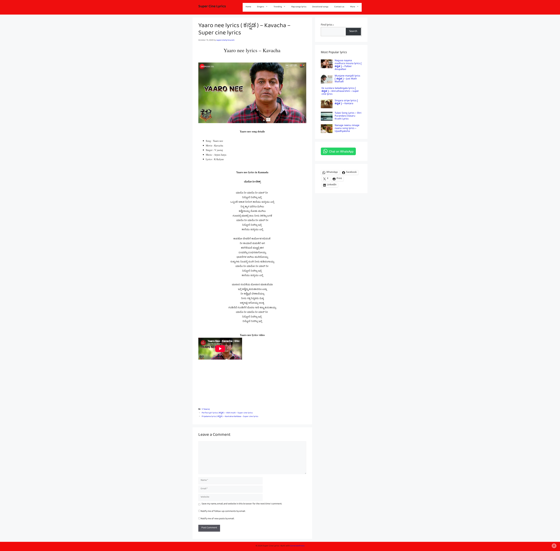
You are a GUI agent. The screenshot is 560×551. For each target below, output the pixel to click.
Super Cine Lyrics (212, 7)
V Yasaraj (206, 409)
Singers (260, 7)
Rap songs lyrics (298, 7)
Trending (278, 7)
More (352, 7)
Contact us (339, 7)
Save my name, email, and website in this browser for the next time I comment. (242, 504)
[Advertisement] (252, 383)
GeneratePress (297, 546)
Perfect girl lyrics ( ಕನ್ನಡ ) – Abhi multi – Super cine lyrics (227, 413)
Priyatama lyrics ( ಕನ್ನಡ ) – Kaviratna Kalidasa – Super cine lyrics (230, 417)
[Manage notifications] (554, 545)
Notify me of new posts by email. (217, 519)
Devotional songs (320, 7)
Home (248, 7)
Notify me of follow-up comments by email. (223, 512)
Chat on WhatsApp (341, 151)
